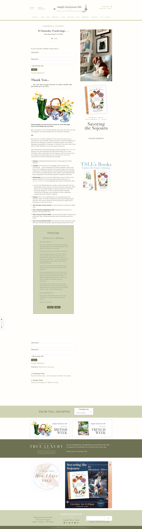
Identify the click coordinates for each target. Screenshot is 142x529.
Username (35, 52)
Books (35, 522)
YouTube (109, 8)
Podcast (41, 522)
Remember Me (37, 66)
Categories (84, 409)
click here (70, 149)
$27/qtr (50, 307)
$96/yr (57, 307)
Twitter (105, 8)
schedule (41, 181)
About (77, 520)
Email (100, 8)
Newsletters (106, 6)
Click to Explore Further (46, 452)
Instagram (111, 8)
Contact (65, 520)
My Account (104, 522)
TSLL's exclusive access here (56, 146)
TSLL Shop (49, 522)
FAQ (97, 522)
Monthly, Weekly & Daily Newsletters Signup (43, 518)
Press (72, 520)
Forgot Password (37, 73)
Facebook (102, 8)
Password (34, 59)
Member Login (32, 8)
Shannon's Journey (53, 26)
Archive (92, 522)
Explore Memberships (41, 8)
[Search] (109, 518)
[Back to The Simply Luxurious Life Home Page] (69, 8)
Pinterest (107, 8)
